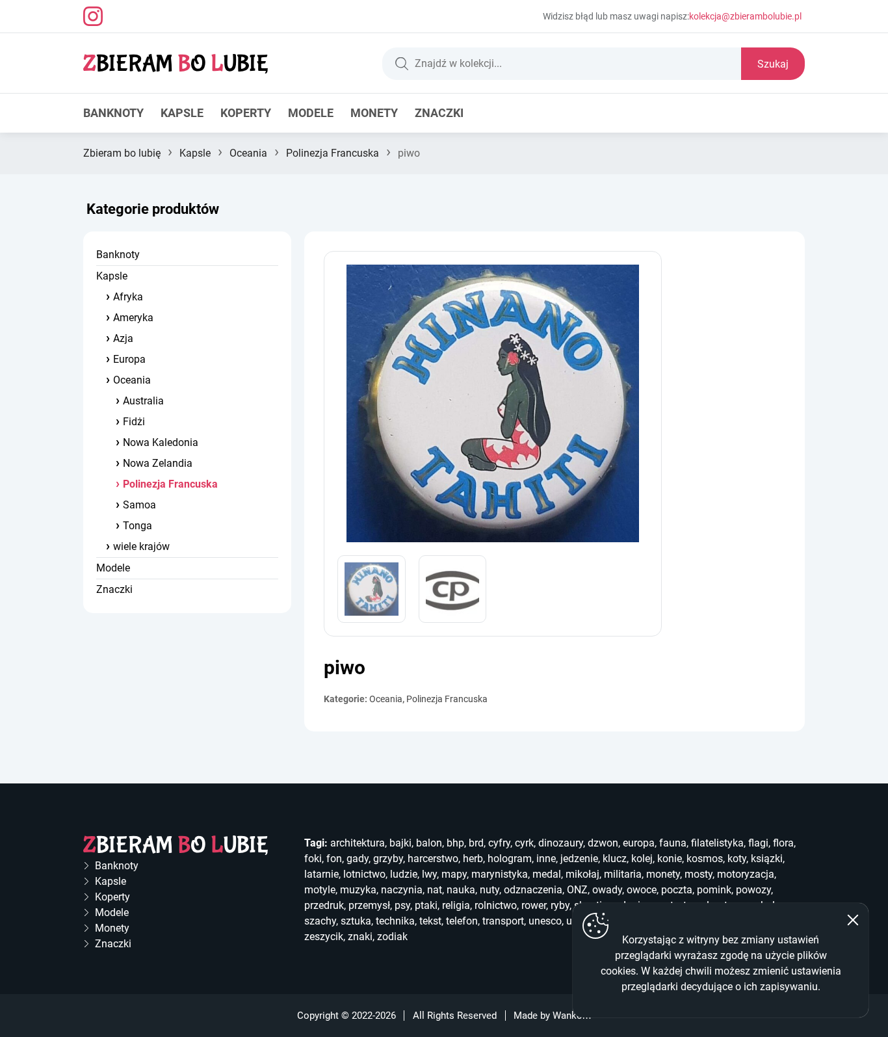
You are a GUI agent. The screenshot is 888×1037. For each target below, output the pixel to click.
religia (456, 905)
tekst (430, 921)
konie (669, 858)
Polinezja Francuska (332, 153)
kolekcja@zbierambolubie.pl (745, 16)
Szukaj (773, 64)
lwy (429, 874)
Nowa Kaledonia (160, 442)
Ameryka (133, 317)
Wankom (572, 1015)
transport (503, 921)
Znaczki (439, 113)
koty (736, 858)
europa (639, 843)
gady (357, 858)
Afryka (128, 297)
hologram (510, 858)
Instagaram (93, 16)
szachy (320, 921)
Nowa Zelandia (157, 463)
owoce (642, 890)
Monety (374, 113)
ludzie (403, 874)
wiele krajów (141, 546)
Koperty (245, 113)
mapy (454, 874)
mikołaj (582, 874)
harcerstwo (433, 858)
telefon (462, 921)
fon (334, 858)
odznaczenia (533, 890)
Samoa (139, 505)
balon (429, 843)
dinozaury (560, 843)
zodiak (392, 936)
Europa (129, 359)
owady (607, 890)
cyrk (524, 843)
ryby (560, 905)
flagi (758, 843)
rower (533, 905)
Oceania (248, 153)
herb (473, 858)
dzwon (603, 843)
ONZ (577, 890)
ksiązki (767, 858)
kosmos (704, 858)
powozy (753, 890)
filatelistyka (717, 843)
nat (434, 890)
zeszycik (323, 936)
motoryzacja (745, 874)
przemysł (369, 905)
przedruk (324, 905)
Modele (310, 113)
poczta (676, 890)
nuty (489, 890)
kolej (642, 858)
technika (395, 921)
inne (546, 858)
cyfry (499, 843)
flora (783, 843)
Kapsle (182, 113)
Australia (143, 401)
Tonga (137, 525)
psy (402, 905)
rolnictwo (496, 905)
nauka (461, 890)
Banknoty (113, 113)
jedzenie (579, 858)
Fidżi (134, 421)
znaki (360, 936)
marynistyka (499, 874)
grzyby (388, 858)
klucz (615, 858)
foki (313, 858)
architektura (357, 843)
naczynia (402, 890)
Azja (123, 338)
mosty (698, 874)
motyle (319, 890)
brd (476, 843)
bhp (455, 843)
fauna (672, 843)
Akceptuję (853, 920)
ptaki (426, 905)
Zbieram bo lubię (122, 153)
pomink (714, 890)
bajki (400, 843)
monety (663, 874)
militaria (623, 874)
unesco (545, 921)
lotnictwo (364, 874)
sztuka (356, 921)
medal (546, 874)
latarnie (321, 874)
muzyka (358, 890)
